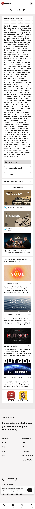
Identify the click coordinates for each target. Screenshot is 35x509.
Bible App (11, 400)
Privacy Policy (21, 491)
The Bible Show (11, 254)
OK (30, 490)
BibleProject (10, 209)
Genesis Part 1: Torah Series (17, 207)
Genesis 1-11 (12, 228)
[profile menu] (30, 3)
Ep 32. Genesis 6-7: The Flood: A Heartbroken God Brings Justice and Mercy (18, 251)
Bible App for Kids (23, 400)
